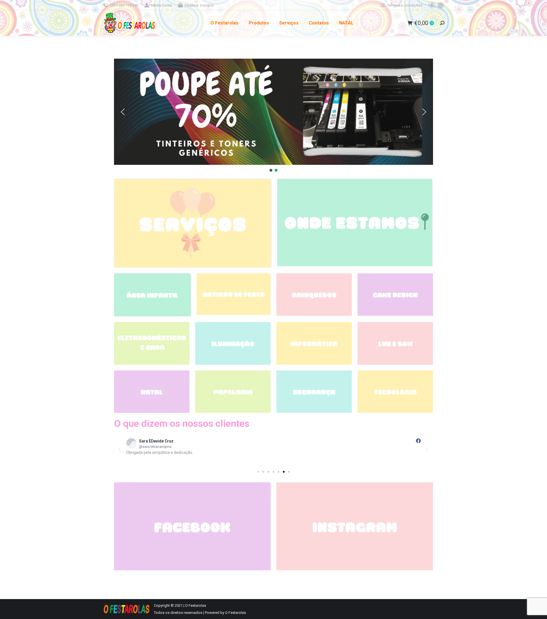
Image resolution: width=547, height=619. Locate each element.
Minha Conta (161, 5)
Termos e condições (405, 5)
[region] (273, 116)
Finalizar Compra (199, 5)
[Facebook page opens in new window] (432, 5)
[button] (273, 112)
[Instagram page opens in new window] (440, 5)
